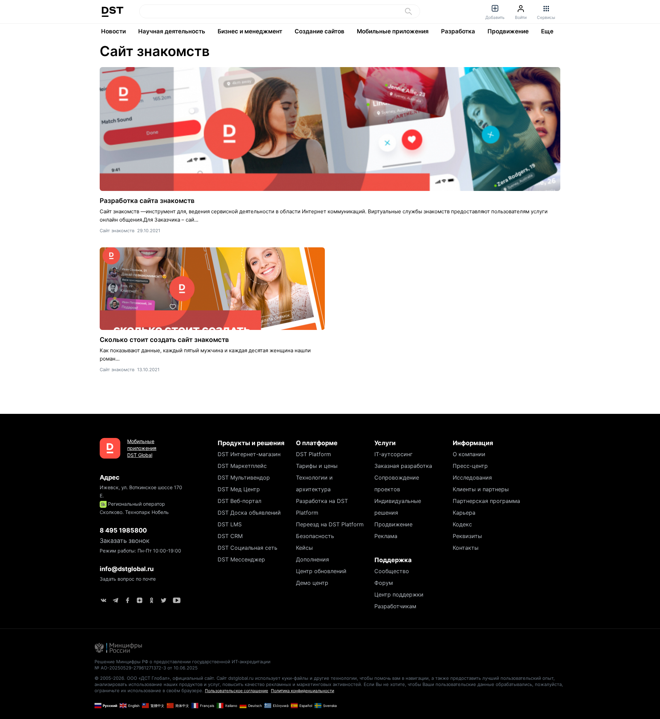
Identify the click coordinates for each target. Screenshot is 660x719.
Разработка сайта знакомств (147, 201)
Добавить (495, 17)
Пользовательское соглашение (236, 690)
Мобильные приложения (393, 31)
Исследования (472, 477)
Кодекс (462, 524)
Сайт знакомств (155, 51)
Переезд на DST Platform (330, 524)
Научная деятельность (171, 31)
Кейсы (304, 547)
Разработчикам (395, 606)
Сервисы (546, 17)
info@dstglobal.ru (127, 568)
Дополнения (312, 559)
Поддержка (392, 560)
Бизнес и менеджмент (250, 31)
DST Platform (313, 454)
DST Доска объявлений (249, 512)
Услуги (385, 443)
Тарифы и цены (317, 465)
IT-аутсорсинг (393, 454)
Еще (547, 31)
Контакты (465, 547)
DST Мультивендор (244, 477)
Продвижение (508, 31)
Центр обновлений (321, 571)
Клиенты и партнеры (481, 489)
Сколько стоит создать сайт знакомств (164, 340)
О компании (469, 454)
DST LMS (230, 524)
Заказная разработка (403, 465)
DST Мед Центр (239, 489)
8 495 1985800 (123, 530)
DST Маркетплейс (242, 465)
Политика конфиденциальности (302, 690)
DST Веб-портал (239, 500)
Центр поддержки (399, 594)
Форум (383, 582)
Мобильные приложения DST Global (141, 448)
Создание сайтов (319, 31)
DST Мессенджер (241, 559)
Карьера (464, 512)
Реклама (385, 536)
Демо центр (312, 582)
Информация (473, 443)
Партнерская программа (486, 500)
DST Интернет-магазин (249, 454)
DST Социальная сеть (247, 547)
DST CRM (230, 536)
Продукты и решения (251, 443)
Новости (113, 31)
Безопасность (315, 536)
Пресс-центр (470, 465)
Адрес (110, 477)
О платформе (317, 443)
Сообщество (391, 571)
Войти (521, 17)
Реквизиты (467, 536)
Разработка (458, 31)
